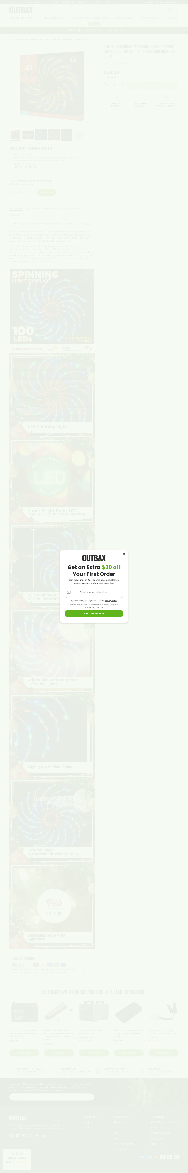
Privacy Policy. (111, 600)
